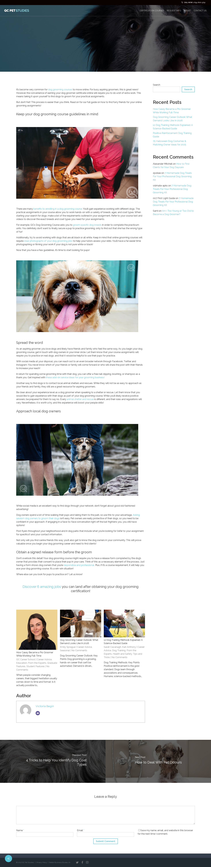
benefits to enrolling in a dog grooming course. (58, 208)
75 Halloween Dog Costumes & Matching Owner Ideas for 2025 (169, 143)
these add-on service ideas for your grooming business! (75, 377)
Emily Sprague (67, 647)
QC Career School (25, 659)
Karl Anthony (129, 647)
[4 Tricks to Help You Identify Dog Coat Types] (53, 761)
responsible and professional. (79, 565)
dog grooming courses (60, 89)
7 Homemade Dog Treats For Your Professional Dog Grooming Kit (172, 176)
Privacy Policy (41, 862)
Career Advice (44, 659)
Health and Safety (122, 654)
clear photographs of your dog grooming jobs (48, 241)
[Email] (38, 713)
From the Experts (37, 663)
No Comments (184, 57)
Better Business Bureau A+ (59, 862)
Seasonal (65, 650)
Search (156, 84)
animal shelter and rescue (80, 399)
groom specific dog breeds (87, 225)
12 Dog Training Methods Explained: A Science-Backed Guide (173, 127)
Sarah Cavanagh (112, 647)
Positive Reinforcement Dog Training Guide (172, 135)
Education (21, 663)
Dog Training (119, 650)
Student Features (35, 666)
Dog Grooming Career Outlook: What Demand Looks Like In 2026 (172, 119)
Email (80, 830)
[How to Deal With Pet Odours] (158, 761)
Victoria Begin (45, 706)
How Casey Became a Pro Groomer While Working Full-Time (172, 111)
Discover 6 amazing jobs (42, 587)
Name (20, 830)
